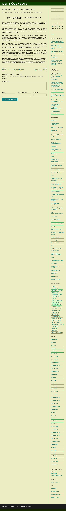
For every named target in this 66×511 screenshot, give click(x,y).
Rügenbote (6, 12)
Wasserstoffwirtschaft (57, 332)
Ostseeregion (54, 240)
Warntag (54, 328)
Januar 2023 (54, 464)
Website (36, 92)
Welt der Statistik (55, 279)
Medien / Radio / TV (56, 229)
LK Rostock (54, 216)
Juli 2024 (53, 412)
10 (52, 24)
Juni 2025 (53, 380)
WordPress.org (55, 497)
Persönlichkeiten (55, 243)
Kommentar (6, 81)
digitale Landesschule (57, 300)
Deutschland (54, 146)
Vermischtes (54, 276)
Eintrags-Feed (55, 491)
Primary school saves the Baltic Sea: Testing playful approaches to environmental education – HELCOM (57, 85)
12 (55, 24)
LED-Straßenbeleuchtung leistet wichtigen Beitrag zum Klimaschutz (56, 76)
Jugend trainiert (55, 312)
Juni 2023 (53, 450)
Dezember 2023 (55, 432)
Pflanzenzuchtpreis (56, 320)
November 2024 (55, 400)
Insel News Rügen (56, 170)
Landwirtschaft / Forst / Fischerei (57, 199)
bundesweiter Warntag (57, 294)
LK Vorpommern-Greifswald (55, 220)
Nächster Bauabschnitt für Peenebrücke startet (57, 42)
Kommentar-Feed (55, 494)
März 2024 (54, 424)
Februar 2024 (54, 426)
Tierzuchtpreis (55, 326)
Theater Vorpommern (56, 475)
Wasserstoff (54, 330)
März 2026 (54, 354)
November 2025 (55, 365)
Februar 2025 (54, 391)
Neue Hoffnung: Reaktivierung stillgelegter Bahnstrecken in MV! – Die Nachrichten (57, 107)
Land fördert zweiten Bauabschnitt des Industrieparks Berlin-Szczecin (56, 62)
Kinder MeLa (55, 314)
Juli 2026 (53, 342)
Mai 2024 (53, 418)
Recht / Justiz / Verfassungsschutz (56, 253)
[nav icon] (63, 3)
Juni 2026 (53, 345)
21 (59, 26)
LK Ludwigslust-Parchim (55, 204)
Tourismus (54, 263)
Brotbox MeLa (55, 292)
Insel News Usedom (56, 172)
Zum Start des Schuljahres (55, 56)
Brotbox (60, 290)
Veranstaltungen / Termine (55, 267)
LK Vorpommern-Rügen (57, 224)
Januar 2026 (54, 359)
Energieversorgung (56, 304)
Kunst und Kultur (55, 191)
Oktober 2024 (54, 403)
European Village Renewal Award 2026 (57, 307)
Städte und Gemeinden (57, 260)
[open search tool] (60, 3)
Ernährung (54, 153)
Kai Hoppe (54, 94)
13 (57, 24)
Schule (53, 322)
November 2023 (55, 435)
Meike (52, 99)
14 (59, 24)
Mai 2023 (53, 453)
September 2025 (55, 371)
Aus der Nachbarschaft (26, 12)
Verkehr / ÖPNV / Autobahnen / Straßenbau (55, 272)
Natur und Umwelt (56, 237)
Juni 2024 (53, 415)
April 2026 (54, 351)
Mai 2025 (53, 383)
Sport (52, 257)
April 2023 (54, 456)
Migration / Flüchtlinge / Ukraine (57, 233)
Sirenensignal (55, 324)
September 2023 (55, 441)
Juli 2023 (53, 447)
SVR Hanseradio (55, 482)
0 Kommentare (38, 12)
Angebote (54, 290)
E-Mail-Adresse (22, 92)
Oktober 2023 (54, 438)
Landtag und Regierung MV (57, 195)
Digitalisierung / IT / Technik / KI (56, 150)
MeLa (53, 318)
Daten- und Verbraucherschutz (56, 143)
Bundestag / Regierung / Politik (57, 135)
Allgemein (53, 120)
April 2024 (54, 421)
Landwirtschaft (55, 316)
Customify (29, 506)
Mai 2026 (53, 348)
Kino (52, 175)
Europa (53, 156)
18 (53, 26)
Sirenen (59, 322)
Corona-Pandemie (56, 139)
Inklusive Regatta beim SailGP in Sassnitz (57, 52)
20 (57, 26)
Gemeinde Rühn (56, 310)
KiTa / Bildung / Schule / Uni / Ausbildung (57, 183)
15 (60, 24)
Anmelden (54, 488)
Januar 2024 (54, 429)
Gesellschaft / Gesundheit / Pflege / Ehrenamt (56, 165)
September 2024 (55, 406)
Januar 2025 (54, 394)
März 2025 (54, 389)
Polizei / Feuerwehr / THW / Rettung (56, 249)
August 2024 (54, 409)
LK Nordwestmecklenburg (57, 213)
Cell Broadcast (55, 296)
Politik (52, 245)
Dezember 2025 (55, 362)
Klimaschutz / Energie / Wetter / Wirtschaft (57, 188)
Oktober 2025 (54, 368)
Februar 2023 (54, 461)
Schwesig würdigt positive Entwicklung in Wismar (57, 47)
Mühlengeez (59, 318)
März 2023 (54, 458)
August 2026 (54, 339)
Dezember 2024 (55, 397)
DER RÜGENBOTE (15, 3)
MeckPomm (54, 227)
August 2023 (54, 444)
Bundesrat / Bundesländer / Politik (57, 131)
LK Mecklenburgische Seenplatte (57, 208)
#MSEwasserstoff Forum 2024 (56, 287)
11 (53, 24)
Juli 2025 (53, 377)
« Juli (52, 34)
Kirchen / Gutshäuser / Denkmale (57, 179)
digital (53, 298)
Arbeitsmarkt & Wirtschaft (55, 124)
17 (52, 26)
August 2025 (54, 374)
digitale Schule (55, 302)
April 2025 (54, 386)
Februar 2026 (54, 356)
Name (4, 92)
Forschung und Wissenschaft (55, 160)
